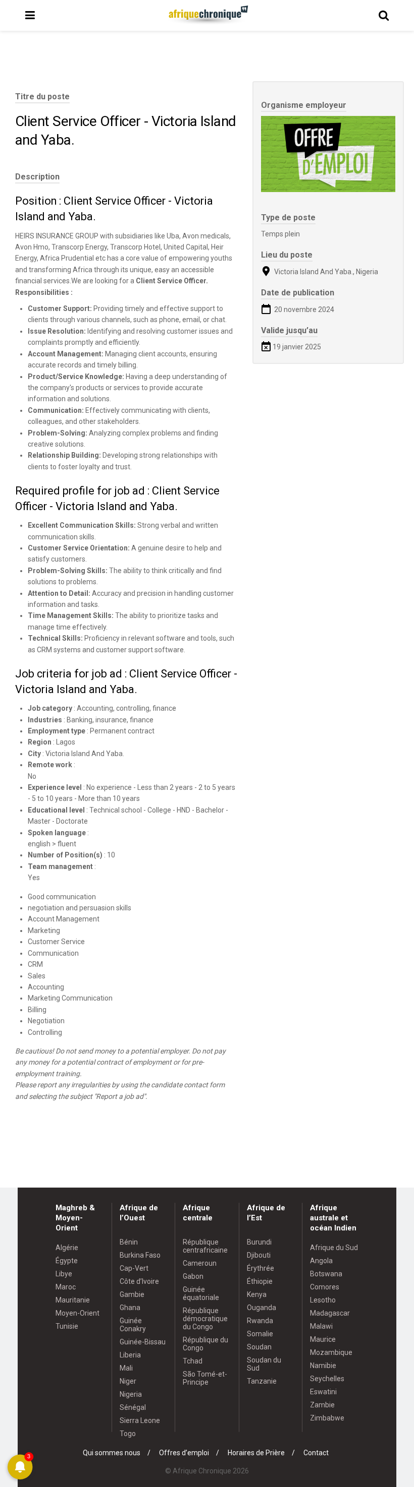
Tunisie (67, 1326)
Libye (64, 1274)
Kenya (257, 1294)
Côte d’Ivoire (139, 1281)
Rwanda (260, 1321)
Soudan (259, 1347)
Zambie (322, 1405)
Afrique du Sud (334, 1248)
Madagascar (330, 1313)
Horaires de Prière (256, 1453)
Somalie (260, 1334)
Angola (321, 1261)
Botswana (326, 1274)
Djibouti (259, 1255)
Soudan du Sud (264, 1364)
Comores (324, 1287)
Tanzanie (262, 1381)
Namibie (323, 1365)
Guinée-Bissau (143, 1342)
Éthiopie (260, 1281)
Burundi (259, 1242)
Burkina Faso (140, 1255)
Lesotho (323, 1300)
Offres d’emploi (184, 1453)
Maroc (66, 1287)
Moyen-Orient (77, 1313)
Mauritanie (73, 1300)
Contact (316, 1453)
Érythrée (260, 1268)
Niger (128, 1381)
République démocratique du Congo (205, 1319)
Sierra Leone (140, 1420)
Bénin (129, 1242)
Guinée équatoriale (201, 1293)
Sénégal (133, 1407)
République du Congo (205, 1344)
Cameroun (200, 1263)
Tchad (192, 1361)
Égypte (67, 1261)
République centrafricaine (205, 1246)
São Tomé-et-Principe (205, 1378)
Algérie (67, 1248)
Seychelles (327, 1379)
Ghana (130, 1308)
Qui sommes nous (111, 1453)
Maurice (323, 1339)
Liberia (130, 1355)
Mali (126, 1368)
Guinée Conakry (133, 1325)
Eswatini (323, 1392)
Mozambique (331, 1352)
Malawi (321, 1326)
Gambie (132, 1294)
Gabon (193, 1276)
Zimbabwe (327, 1418)
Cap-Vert (134, 1268)
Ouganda (261, 1308)
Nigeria (131, 1394)
